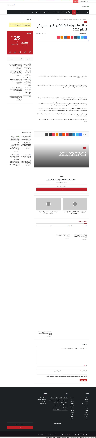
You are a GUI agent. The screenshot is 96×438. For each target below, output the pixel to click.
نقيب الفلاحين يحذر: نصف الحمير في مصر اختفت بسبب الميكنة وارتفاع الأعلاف (15, 97)
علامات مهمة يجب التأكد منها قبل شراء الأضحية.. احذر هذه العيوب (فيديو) (16, 80)
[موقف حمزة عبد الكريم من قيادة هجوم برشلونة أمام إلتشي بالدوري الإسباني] (44, 278)
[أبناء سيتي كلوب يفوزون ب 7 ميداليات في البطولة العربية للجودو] (26, 157)
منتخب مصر (56, 407)
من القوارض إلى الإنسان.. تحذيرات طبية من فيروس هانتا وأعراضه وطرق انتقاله (16, 89)
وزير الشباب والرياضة (57, 409)
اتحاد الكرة (65, 397)
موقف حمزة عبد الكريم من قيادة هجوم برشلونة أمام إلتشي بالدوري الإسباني (45, 333)
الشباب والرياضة (64, 402)
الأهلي (60, 397)
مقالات (48, 12)
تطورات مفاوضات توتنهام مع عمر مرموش (62, 235)
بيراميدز (58, 402)
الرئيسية (86, 12)
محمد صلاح (65, 407)
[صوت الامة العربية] (85, 6)
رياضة (74, 12)
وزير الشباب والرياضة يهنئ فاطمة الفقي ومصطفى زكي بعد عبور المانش (80, 236)
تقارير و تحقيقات (55, 12)
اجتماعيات (86, 399)
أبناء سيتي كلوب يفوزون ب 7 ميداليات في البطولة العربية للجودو (26, 162)
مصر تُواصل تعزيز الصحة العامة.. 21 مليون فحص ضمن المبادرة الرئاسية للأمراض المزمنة (16, 72)
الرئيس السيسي (57, 399)
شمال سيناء (65, 404)
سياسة (44, 12)
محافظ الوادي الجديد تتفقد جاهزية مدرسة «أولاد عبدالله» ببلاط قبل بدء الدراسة (26, 145)
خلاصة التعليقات (43, 401)
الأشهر (28, 59)
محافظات (62, 12)
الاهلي (56, 397)
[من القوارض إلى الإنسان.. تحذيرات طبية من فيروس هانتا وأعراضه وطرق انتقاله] (27, 91)
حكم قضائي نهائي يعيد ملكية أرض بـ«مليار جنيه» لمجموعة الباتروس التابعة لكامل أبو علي (14, 163)
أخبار (82, 12)
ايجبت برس (39, 434)
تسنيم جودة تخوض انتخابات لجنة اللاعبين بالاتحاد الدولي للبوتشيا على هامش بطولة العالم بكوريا (72, 154)
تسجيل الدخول (43, 397)
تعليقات (11, 59)
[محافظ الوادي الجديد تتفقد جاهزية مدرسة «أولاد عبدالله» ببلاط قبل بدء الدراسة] (26, 138)
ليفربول (56, 404)
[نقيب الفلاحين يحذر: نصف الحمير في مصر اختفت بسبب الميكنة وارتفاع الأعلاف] (27, 98)
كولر (60, 404)
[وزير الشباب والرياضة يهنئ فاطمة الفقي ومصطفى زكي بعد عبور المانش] (79, 229)
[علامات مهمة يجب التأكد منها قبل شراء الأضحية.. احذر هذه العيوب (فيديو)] (27, 82)
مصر (60, 407)
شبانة (54, 402)
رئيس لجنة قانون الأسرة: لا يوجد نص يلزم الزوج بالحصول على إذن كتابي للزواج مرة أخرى (15, 65)
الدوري (52, 397)
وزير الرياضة (65, 409)
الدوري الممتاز (64, 399)
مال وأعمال (68, 12)
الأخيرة (20, 59)
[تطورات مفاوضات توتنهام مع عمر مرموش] (61, 229)
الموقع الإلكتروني (57, 370)
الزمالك (51, 399)
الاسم (85, 365)
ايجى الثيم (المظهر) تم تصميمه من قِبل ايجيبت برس (59, 434)
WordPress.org (42, 403)
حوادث (78, 12)
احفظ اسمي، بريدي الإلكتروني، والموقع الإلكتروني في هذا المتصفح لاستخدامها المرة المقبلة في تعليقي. (66, 376)
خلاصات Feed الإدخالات (41, 399)
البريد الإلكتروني (83, 370)
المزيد (33, 12)
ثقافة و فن (38, 12)
